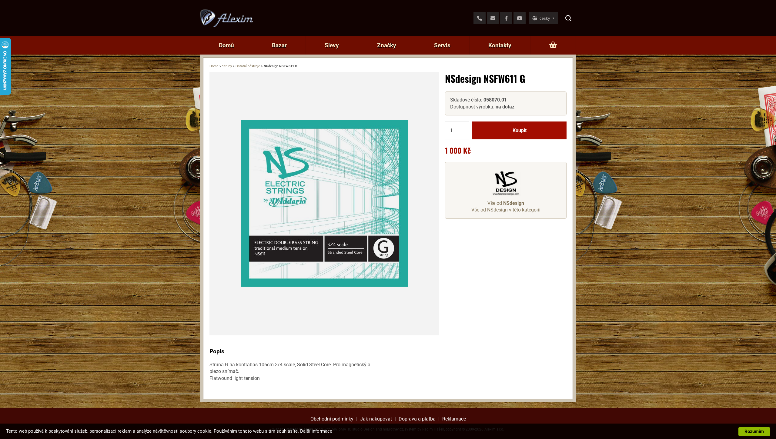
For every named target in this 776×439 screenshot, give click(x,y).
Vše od (505, 203)
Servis (442, 45)
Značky (386, 45)
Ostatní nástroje (248, 66)
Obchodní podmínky (331, 419)
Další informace (316, 431)
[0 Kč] (553, 45)
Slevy (332, 45)
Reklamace (454, 419)
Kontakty (499, 45)
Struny (227, 66)
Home (214, 66)
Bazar (279, 45)
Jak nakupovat (376, 419)
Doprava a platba (417, 419)
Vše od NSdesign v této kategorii (505, 210)
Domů (226, 45)
